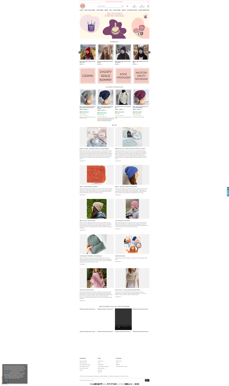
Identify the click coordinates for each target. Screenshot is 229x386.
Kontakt (81, 370)
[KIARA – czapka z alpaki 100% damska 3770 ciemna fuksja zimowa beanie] (141, 97)
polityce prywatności (7, 370)
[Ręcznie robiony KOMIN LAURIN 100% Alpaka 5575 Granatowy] (123, 52)
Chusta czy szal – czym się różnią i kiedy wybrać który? (127, 289)
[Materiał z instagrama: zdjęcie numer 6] (105, 341)
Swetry (106, 10)
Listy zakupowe (101, 364)
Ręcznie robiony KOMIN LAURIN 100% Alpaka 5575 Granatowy (123, 62)
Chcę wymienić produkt (84, 368)
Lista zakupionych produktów (103, 366)
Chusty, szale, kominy (89, 10)
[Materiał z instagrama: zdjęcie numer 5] (88, 341)
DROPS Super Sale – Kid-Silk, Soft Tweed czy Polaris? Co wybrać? (130, 148)
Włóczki (124, 10)
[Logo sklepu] (83, 6)
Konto (99, 358)
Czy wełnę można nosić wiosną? (122, 220)
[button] (149, 25)
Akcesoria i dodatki (132, 10)
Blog (114, 125)
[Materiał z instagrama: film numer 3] (123, 319)
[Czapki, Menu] (83, 10)
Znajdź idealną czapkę (120, 255)
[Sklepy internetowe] (147, 380)
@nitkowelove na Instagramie (114, 306)
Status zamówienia (83, 361)
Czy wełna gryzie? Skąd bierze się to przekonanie (91, 255)
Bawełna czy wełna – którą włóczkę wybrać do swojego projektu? (94, 148)
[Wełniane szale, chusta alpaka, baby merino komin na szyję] (106, 76)
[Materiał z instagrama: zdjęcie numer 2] (105, 319)
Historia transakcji (101, 368)
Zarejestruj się (100, 361)
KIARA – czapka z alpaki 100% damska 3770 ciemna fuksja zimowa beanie (140, 107)
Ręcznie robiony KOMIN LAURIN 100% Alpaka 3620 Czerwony (87, 62)
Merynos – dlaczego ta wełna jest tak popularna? (126, 186)
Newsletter (100, 371)
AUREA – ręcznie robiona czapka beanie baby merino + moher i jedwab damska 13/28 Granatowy (105, 107)
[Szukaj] (122, 6)
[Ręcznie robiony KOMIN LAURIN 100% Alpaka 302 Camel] (105, 52)
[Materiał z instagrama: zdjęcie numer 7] (123, 341)
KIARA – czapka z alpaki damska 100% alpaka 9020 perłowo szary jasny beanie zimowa (87, 107)
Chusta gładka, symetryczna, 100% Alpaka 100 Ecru (123, 107)
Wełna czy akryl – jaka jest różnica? (88, 220)
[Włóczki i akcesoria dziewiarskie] (141, 76)
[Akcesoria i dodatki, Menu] (137, 10)
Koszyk (99, 362)
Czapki (81, 10)
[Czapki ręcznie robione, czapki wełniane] (88, 76)
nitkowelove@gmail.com (104, 376)
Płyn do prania (116, 10)
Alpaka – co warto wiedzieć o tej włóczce (89, 186)
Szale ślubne (99, 10)
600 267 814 (82, 376)
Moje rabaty (100, 370)
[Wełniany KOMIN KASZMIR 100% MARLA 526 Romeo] (141, 52)
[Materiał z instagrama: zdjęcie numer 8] (141, 341)
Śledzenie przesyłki (83, 362)
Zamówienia (83, 358)
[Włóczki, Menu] (126, 10)
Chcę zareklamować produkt (85, 364)
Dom (110, 10)
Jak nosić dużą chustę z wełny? (87, 289)
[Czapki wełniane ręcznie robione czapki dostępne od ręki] (114, 25)
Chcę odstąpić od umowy (84, 366)
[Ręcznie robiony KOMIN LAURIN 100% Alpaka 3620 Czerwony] (88, 52)
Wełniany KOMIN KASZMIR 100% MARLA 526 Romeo (140, 62)
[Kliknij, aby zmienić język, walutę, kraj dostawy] (128, 6)
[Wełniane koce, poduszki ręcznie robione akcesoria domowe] (123, 76)
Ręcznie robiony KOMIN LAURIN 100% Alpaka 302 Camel (105, 62)
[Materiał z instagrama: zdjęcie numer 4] (141, 319)
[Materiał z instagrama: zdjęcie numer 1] (88, 319)
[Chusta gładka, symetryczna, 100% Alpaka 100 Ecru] (123, 97)
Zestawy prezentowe (143, 10)
